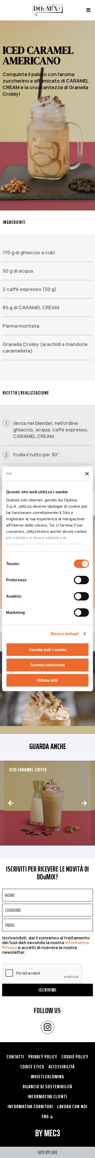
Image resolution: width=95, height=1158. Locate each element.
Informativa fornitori (30, 1106)
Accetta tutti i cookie (47, 649)
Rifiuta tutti (47, 680)
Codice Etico (32, 1066)
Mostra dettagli (65, 633)
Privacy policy (42, 1056)
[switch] (81, 580)
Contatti (15, 1056)
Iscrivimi (47, 990)
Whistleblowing (47, 1076)
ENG (46, 1116)
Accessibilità (62, 1066)
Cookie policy (74, 1056)
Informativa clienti (47, 1096)
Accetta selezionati (47, 665)
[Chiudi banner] (87, 473)
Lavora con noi (72, 1106)
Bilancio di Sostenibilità (48, 1086)
